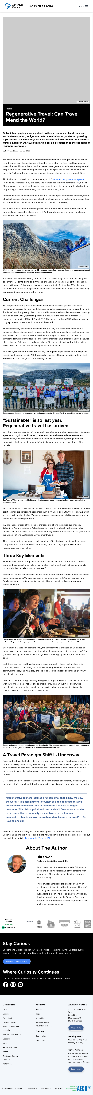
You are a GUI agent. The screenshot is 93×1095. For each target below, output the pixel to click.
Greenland (7, 1018)
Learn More (76, 1069)
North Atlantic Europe (12, 1034)
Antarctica (7, 1063)
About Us (39, 1018)
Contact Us (76, 1027)
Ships (38, 1013)
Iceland (6, 1043)
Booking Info (41, 1036)
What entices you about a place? (69, 179)
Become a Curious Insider (17, 961)
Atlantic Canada (9, 1022)
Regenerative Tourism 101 (37, 838)
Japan (5, 1051)
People (39, 1009)
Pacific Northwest (10, 1047)
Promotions (40, 1040)
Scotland (6, 1038)
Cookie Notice (57, 1088)
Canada (6, 1013)
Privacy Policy (45, 1088)
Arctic (5, 1009)
